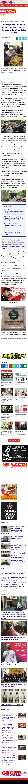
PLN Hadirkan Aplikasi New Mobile (20, 383)
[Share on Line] (25, 366)
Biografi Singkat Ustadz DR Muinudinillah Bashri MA (10, 664)
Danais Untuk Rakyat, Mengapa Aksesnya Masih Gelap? (18, 562)
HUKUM (9, 5)
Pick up (3, 590)
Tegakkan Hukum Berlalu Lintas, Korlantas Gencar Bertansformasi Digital (13, 225)
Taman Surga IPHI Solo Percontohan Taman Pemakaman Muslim (13, 638)
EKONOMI (15, 5)
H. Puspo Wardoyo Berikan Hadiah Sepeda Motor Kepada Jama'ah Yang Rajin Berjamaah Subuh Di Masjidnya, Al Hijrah (13, 615)
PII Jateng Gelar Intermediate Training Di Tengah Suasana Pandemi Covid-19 (7, 417)
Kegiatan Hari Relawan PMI (20, 415)
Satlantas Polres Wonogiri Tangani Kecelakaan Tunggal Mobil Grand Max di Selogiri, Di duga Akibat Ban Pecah (14, 218)
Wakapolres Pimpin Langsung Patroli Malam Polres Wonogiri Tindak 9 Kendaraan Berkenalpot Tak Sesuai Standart (9, 727)
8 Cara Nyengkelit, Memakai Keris (12, 704)
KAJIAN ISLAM (23, 5)
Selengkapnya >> (6, 720)
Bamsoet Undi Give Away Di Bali (21, 398)
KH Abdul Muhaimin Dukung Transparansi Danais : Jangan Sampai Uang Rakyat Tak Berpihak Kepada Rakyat (13, 530)
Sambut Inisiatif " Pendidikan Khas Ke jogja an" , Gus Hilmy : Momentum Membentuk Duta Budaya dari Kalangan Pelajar (14, 579)
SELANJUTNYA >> (14, 440)
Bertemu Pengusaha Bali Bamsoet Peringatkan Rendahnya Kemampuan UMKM (7, 400)
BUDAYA (3, 5)
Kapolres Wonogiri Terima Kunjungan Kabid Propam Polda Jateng (20, 433)
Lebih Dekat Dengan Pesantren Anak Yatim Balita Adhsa (13, 685)
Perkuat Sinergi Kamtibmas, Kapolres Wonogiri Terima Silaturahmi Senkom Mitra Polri (14, 211)
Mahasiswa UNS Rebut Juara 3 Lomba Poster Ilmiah (6, 384)
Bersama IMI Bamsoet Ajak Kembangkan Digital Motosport (7, 433)
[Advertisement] (14, 770)
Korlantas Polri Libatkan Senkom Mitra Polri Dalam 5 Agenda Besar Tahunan (13, 232)
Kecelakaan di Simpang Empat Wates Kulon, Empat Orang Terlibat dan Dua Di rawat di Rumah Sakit (13, 573)
